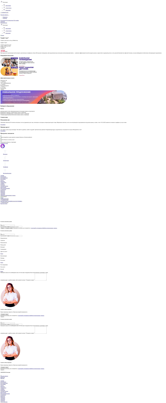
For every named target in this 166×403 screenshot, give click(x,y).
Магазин (5, 18)
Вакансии (5, 17)
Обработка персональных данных (8, 195)
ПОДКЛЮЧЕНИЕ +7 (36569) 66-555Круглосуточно (5, 200)
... (8, 14)
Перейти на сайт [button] (4, 143)
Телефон (2, 183)
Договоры (3, 193)
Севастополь (8, 8)
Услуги (2, 180)
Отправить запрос (9, 228)
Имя (1, 225)
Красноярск (8, 5)
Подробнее (3, 124)
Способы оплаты (4, 186)
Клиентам (3, 184)
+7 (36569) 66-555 (4, 12)
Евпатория (7, 10)
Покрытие (3, 191)
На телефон (16, 20)
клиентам (3, 21)
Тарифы (2, 175)
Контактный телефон (5, 226)
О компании (3, 189)
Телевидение (3, 182)
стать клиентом (4, 401)
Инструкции (3, 187)
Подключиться (4, 22)
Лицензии (3, 194)
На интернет (3, 20)
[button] (2, 244)
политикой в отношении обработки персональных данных (44, 228)
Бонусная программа (5, 188)
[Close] (1, 224)
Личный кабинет (4, 14)
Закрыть (2, 228)
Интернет (3, 181)
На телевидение (9, 20)
